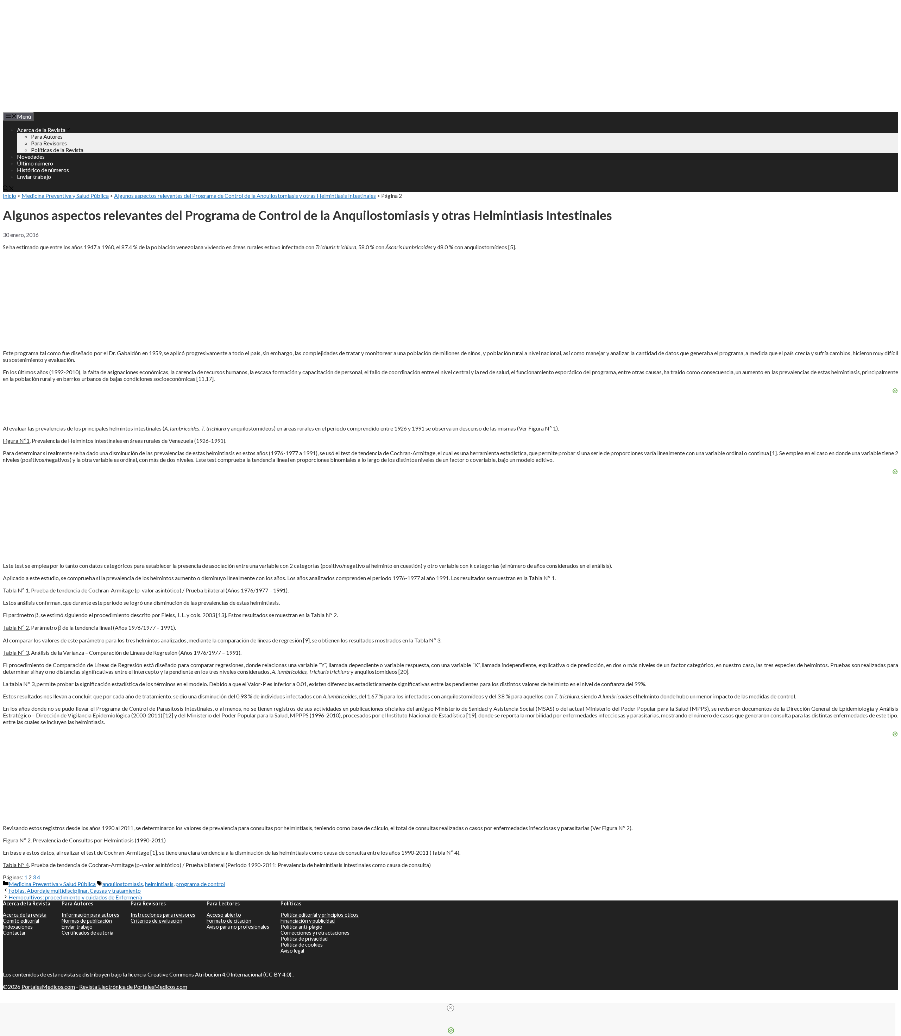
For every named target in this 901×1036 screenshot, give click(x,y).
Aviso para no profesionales (238, 927)
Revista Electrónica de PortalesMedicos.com (133, 986)
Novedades (31, 156)
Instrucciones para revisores (163, 915)
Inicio (9, 195)
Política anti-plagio (301, 927)
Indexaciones (18, 927)
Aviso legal (292, 951)
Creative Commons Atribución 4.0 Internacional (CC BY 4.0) (219, 974)
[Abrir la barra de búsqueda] (8, 189)
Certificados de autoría (87, 933)
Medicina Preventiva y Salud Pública (65, 195)
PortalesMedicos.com (48, 986)
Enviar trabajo (34, 176)
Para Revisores (49, 143)
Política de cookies (302, 945)
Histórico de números (43, 170)
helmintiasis (159, 883)
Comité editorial (21, 921)
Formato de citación (229, 921)
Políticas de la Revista (57, 149)
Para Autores (47, 136)
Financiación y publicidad (308, 921)
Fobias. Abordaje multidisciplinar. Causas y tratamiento (74, 890)
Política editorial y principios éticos (320, 915)
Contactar (14, 933)
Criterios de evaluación (156, 921)
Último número (35, 163)
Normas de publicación (87, 921)
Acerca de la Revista (41, 129)
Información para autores (90, 915)
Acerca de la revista (24, 915)
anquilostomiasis (122, 883)
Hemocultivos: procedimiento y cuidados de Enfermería (75, 897)
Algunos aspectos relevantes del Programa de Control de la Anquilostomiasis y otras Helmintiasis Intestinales (245, 195)
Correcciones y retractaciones (315, 933)
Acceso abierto (224, 915)
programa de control (200, 883)
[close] (450, 1007)
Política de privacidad (304, 939)
